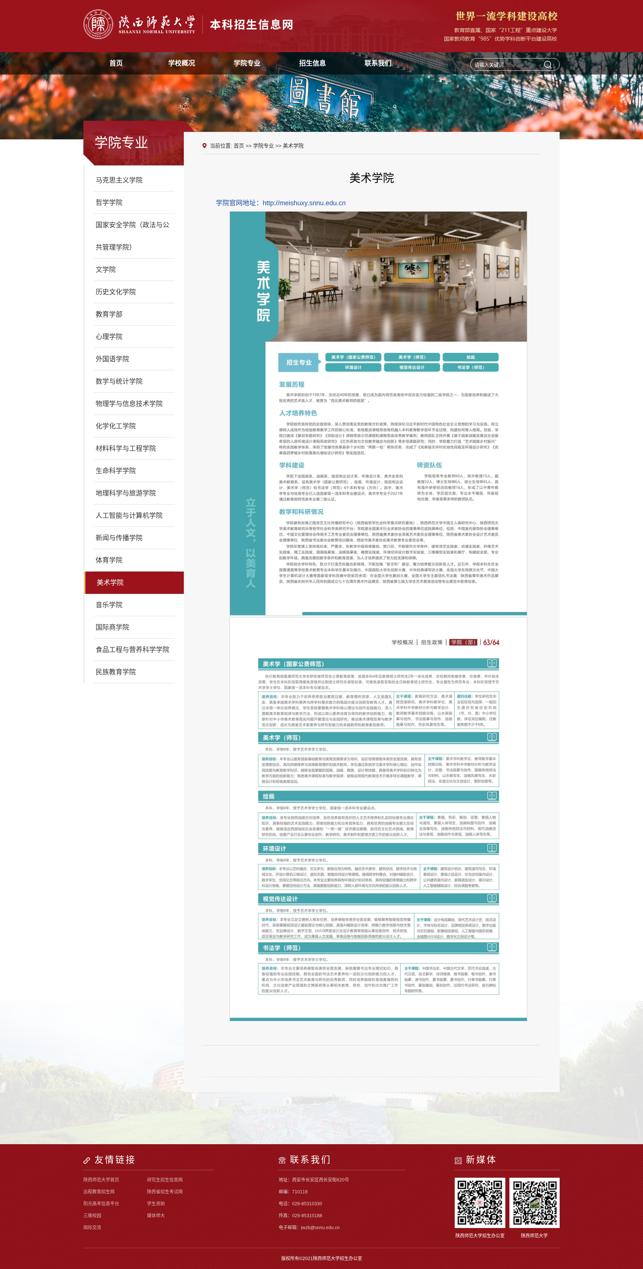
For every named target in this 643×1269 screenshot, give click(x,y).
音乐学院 (109, 605)
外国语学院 (112, 359)
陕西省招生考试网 (165, 1191)
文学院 (106, 269)
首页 (239, 146)
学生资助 (156, 1203)
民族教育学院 (116, 672)
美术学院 (110, 582)
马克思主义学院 (119, 180)
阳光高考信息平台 (101, 1203)
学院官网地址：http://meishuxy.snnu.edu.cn (281, 203)
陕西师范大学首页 (101, 1180)
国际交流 (92, 1227)
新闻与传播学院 (119, 538)
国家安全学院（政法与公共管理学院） (132, 236)
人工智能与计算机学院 (129, 515)
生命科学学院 (116, 471)
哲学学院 (109, 202)
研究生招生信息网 (165, 1180)
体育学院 (109, 560)
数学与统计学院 (119, 381)
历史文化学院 (116, 292)
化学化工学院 (116, 426)
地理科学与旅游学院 (126, 493)
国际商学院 (112, 627)
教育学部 (109, 314)
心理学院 (109, 337)
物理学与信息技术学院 (129, 404)
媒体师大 (156, 1215)
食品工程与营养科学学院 (132, 650)
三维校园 (92, 1215)
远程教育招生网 (99, 1191)
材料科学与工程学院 (126, 448)
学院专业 (263, 146)
